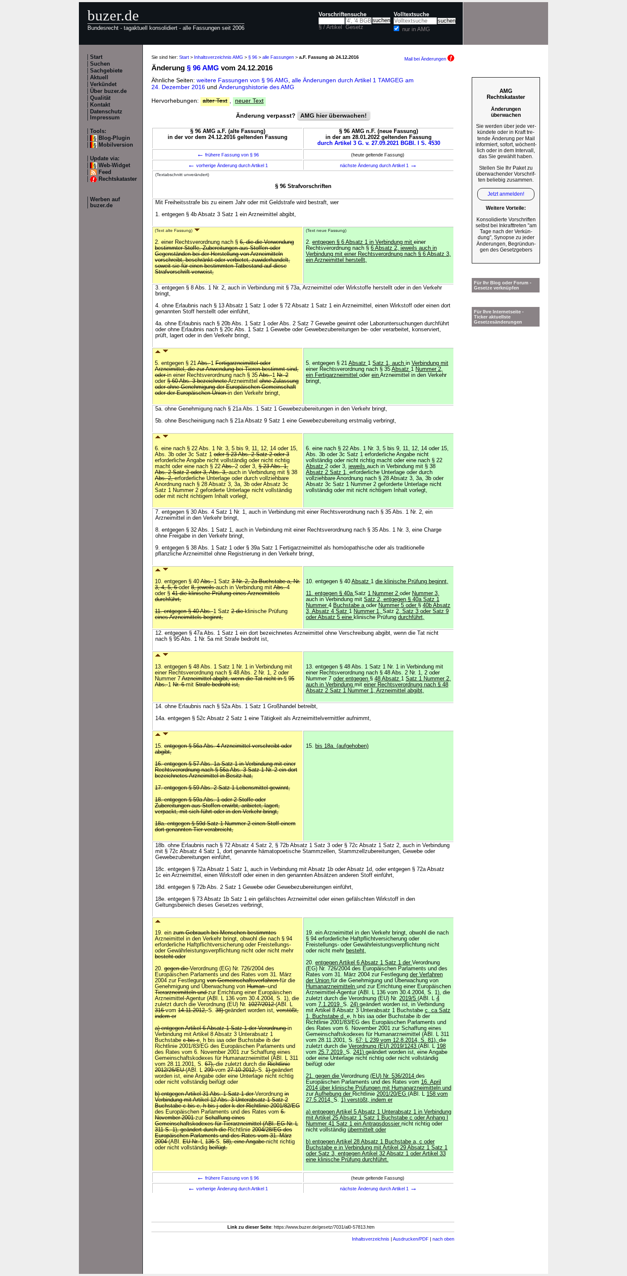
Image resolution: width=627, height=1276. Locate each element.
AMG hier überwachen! (333, 115)
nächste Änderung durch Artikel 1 (378, 165)
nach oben (443, 1238)
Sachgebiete (106, 71)
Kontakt (100, 105)
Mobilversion (116, 145)
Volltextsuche (411, 14)
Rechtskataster (118, 179)
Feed (105, 172)
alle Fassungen (278, 57)
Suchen (100, 64)
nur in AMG (416, 29)
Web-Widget (114, 165)
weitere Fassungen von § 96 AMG (242, 80)
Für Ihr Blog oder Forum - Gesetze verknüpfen (502, 285)
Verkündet (103, 84)
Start (96, 57)
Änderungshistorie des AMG (256, 87)
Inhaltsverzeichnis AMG (218, 57)
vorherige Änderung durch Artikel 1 (228, 165)
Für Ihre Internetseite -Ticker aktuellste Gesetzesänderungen (499, 316)
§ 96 (252, 57)
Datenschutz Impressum (106, 115)
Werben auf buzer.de (105, 202)
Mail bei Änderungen (425, 58)
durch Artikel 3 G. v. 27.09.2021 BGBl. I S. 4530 (378, 143)
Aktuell (99, 78)
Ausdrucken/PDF (411, 1238)
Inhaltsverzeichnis (370, 1238)
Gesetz (354, 27)
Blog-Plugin (114, 138)
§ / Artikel (330, 27)
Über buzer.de (108, 91)
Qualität (100, 98)
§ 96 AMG (203, 68)
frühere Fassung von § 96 (228, 154)
